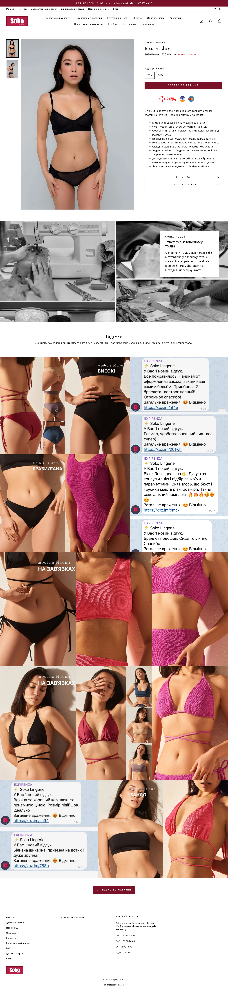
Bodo (8, 948)
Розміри (23, 8)
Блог (115, 8)
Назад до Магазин (116, 889)
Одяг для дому (155, 18)
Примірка (183, 177)
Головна (149, 42)
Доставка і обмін (15, 922)
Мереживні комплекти (58, 18)
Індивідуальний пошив (73, 8)
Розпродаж (148, 24)
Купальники (129, 24)
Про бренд (12, 927)
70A (150, 75)
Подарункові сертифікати (88, 24)
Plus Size (113, 24)
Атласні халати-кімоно (73, 917)
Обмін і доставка (183, 184)
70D (160, 75)
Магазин (10, 8)
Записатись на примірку (44, 8)
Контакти (11, 938)
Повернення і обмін (98, 8)
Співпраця (11, 932)
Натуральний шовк (118, 18)
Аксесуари (176, 18)
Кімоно (138, 18)
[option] (114, 3)
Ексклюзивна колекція (89, 18)
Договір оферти (14, 953)
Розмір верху (155, 69)
